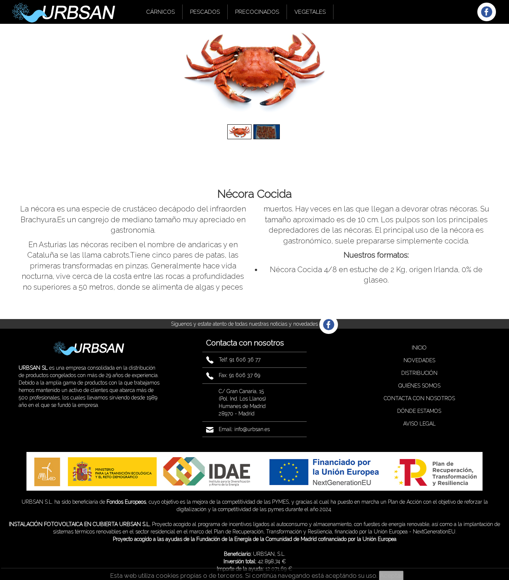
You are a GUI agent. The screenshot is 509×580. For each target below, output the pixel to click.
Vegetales (310, 12)
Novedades (419, 360)
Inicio (419, 348)
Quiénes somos (419, 386)
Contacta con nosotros (419, 398)
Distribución (419, 373)
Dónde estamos (419, 411)
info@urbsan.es (252, 429)
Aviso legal (419, 424)
